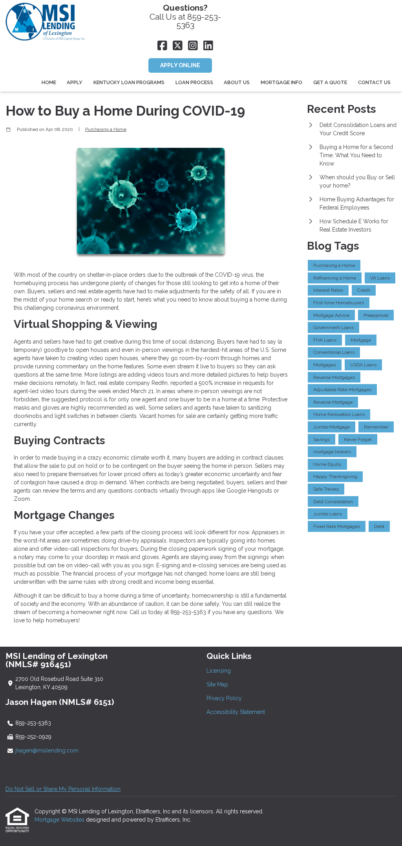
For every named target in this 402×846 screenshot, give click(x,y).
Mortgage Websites (60, 820)
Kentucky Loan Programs (128, 82)
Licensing (218, 671)
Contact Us (374, 82)
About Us (237, 82)
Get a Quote (330, 82)
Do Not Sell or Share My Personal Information (63, 789)
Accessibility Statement (235, 712)
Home (49, 82)
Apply (74, 82)
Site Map (217, 684)
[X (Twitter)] (178, 46)
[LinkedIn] (208, 46)
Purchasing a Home (105, 129)
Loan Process (194, 82)
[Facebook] (162, 46)
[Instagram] (193, 46)
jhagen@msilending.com (47, 750)
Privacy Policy (224, 698)
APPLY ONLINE (180, 65)
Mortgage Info (281, 82)
